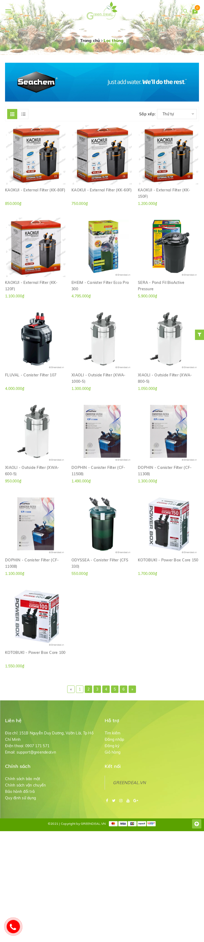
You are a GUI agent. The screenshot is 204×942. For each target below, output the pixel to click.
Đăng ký (112, 745)
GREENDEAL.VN (129, 782)
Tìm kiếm (112, 733)
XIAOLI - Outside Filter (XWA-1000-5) (98, 378)
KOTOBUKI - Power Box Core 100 (35, 652)
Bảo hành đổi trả (20, 791)
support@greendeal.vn (36, 752)
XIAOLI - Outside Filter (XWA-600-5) (32, 470)
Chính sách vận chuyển (25, 785)
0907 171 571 (37, 745)
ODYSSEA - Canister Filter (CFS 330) (100, 563)
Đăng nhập (114, 739)
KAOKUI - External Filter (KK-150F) (164, 193)
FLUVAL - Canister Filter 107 (30, 375)
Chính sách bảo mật (22, 778)
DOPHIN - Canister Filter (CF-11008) (32, 563)
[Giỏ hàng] (195, 12)
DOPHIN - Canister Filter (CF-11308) (165, 470)
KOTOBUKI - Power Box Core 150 (168, 560)
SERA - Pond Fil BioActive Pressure (161, 285)
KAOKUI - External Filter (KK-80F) (35, 190)
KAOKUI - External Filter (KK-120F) (31, 285)
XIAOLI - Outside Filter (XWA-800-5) (165, 378)
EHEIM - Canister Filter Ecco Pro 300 (100, 285)
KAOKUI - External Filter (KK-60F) (101, 190)
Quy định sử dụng (20, 798)
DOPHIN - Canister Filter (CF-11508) (98, 470)
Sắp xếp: (147, 114)
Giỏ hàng (112, 752)
